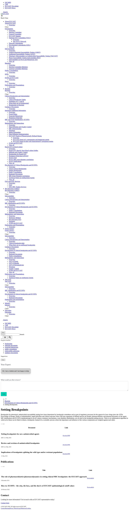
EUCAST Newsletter (12, 6)
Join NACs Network (19, 41)
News (7, 81)
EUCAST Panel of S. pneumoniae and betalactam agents (31, 139)
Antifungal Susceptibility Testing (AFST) (22, 54)
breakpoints (8, 344)
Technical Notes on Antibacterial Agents (21, 178)
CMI (6, 4)
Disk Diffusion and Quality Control (20, 127)
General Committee (15, 34)
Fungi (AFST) (9, 229)
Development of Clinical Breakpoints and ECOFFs (21, 165)
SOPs (6, 74)
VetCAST (8, 279)
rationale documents (11, 345)
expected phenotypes (11, 347)
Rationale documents (15, 254)
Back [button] (3, 18)
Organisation (9, 29)
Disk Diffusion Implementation (19, 134)
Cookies (28, 508)
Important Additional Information (15, 110)
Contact (3, 508)
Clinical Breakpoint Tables (17, 99)
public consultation (11, 349)
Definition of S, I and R (16, 101)
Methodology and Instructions (14, 123)
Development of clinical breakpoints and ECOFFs (21, 250)
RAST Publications (15, 161)
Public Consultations (11, 70)
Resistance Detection (15, 118)
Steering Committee (15, 32)
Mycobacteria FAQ (15, 219)
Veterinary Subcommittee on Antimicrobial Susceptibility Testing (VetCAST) (33, 56)
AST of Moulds (14, 263)
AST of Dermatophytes (16, 265)
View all (11, 47)
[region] (64, 441)
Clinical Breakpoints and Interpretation (17, 96)
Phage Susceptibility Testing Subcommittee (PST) (25, 58)
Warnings (12, 130)
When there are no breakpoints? (19, 103)
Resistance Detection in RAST (18, 156)
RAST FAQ (13, 158)
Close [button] (6, 18)
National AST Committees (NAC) (20, 38)
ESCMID (8, 2)
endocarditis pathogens (12, 351)
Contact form (5, 503)
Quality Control (14, 268)
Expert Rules (13, 114)
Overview (12, 25)
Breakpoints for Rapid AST (17, 154)
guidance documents (11, 353)
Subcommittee (9, 196)
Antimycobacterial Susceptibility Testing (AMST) (25, 52)
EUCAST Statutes (15, 36)
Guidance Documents (12, 107)
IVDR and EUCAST (11, 78)
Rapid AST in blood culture (13, 147)
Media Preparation (15, 132)
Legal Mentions (22, 508)
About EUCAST (10, 21)
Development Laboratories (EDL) (19, 45)
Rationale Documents (16, 174)
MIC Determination (15, 129)
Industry (7, 303)
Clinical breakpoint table (16, 243)
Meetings (8, 63)
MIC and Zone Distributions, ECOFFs (17, 119)
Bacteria (7, 89)
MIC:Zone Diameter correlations (19, 176)
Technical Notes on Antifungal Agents (21, 278)
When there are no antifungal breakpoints (22, 245)
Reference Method (15, 218)
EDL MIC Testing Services (17, 187)
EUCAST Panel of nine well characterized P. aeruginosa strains (33, 141)
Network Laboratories (16, 43)
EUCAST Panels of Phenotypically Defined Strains (25, 136)
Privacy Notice (14, 508)
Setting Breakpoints (15, 170)
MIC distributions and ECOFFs (15, 203)
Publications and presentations (14, 299)
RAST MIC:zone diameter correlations (21, 159)
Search (5, 12)
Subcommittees (10, 49)
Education (8, 310)
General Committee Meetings (18, 69)
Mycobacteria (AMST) (12, 189)
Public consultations (15, 256)
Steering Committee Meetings (18, 67)
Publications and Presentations (14, 85)
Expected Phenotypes (16, 116)
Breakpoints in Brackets (16, 105)
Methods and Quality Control (18, 152)
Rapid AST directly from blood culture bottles (23, 150)
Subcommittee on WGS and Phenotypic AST (23, 59)
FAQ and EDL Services (12, 181)
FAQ (10, 185)
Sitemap (7, 508)
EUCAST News (10, 8)
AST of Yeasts (13, 261)
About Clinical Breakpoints (17, 169)
